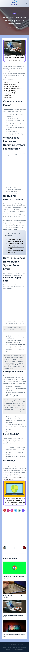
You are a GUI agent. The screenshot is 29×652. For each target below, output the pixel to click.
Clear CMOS (8, 97)
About (9, 647)
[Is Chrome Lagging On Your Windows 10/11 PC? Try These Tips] (14, 568)
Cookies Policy (9, 649)
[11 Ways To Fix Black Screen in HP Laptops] (14, 587)
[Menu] (26, 3)
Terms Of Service (19, 649)
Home (4, 647)
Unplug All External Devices (11, 86)
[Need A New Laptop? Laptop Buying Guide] (14, 606)
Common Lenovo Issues (10, 81)
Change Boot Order (10, 94)
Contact (14, 647)
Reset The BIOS (9, 95)
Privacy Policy (22, 647)
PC (14, 13)
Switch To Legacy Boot (11, 92)
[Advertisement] (14, 170)
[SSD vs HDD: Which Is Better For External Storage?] (14, 626)
